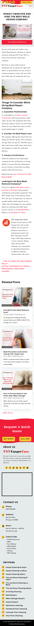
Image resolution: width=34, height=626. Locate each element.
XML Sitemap (11, 553)
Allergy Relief (11, 546)
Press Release (11, 544)
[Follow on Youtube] (27, 467)
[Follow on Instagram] (10, 2)
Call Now (25, 439)
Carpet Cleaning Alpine (15, 574)
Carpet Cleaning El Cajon (16, 567)
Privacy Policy (11, 548)
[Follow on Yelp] (20, 467)
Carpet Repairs (12, 602)
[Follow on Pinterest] (24, 467)
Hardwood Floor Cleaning (16, 609)
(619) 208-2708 (10, 509)
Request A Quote (26, 2)
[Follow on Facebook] (3, 2)
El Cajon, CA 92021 (12, 520)
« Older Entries (7, 413)
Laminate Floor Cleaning (16, 612)
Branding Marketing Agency (17, 624)
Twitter (22, 212)
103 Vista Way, (10, 517)
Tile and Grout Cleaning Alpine (18, 588)
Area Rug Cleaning (13, 591)
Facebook (14, 212)
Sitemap (10, 551)
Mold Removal (21, 42)
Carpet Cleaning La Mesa (16, 571)
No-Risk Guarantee (13, 539)
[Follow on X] (6, 2)
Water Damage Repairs (15, 598)
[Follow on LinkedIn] (13, 2)
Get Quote (9, 439)
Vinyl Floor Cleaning (14, 616)
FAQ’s (9, 542)
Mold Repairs (11, 595)
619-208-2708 (23, 210)
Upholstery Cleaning (14, 605)
